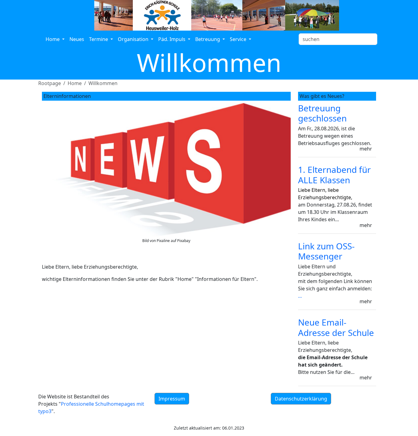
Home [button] (53, 39)
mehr (366, 148)
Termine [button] (99, 39)
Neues (76, 39)
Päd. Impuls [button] (172, 39)
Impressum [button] (172, 398)
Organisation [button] (134, 39)
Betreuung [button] (208, 39)
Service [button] (239, 39)
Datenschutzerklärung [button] (301, 398)
